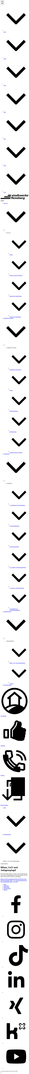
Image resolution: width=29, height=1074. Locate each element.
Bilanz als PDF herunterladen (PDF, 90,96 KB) (12, 879)
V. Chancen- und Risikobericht (17, 588)
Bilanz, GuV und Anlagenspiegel (17, 663)
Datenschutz (6, 887)
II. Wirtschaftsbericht (14, 526)
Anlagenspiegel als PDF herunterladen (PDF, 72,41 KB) (14, 881)
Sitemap (5, 889)
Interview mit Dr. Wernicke (16, 275)
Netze (5, 884)
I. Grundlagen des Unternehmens (17, 505)
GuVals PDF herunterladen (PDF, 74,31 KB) (13, 879)
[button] (1, 1072)
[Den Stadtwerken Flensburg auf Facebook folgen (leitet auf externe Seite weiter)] (16, 916)
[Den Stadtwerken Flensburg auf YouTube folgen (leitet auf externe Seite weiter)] (16, 1068)
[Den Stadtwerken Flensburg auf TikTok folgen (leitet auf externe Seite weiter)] (16, 967)
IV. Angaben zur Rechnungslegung (18, 567)
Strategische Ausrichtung (15, 369)
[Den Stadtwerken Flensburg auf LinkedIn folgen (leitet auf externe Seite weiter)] (16, 992)
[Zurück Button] (4, 230)
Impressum (6, 885)
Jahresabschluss (7, 834)
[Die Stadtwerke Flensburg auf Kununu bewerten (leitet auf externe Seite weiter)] (16, 1043)
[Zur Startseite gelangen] (14, 199)
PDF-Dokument (7, 685)
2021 (5, 807)
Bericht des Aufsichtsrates (16, 296)
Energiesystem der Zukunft (16, 452)
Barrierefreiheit (7, 888)
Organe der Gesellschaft (15, 317)
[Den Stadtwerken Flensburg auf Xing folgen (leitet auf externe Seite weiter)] (16, 1017)
